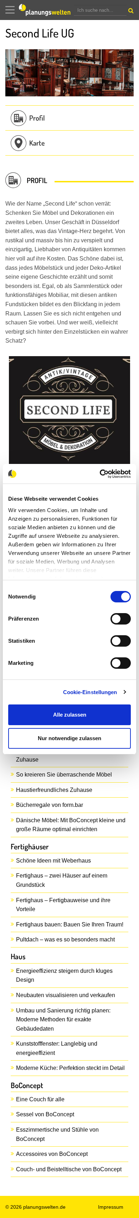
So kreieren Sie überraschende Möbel (64, 775)
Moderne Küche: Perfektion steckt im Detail (70, 1068)
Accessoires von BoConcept (52, 1154)
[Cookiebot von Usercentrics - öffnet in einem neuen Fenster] (100, 474)
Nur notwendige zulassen (69, 738)
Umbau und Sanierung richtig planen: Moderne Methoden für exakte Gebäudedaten (63, 1019)
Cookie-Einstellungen (90, 692)
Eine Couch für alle (40, 1099)
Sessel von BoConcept (45, 1114)
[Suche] (130, 12)
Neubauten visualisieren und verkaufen (65, 995)
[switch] (120, 619)
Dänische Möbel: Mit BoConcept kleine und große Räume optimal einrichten (70, 825)
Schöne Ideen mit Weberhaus (53, 861)
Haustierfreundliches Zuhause (54, 790)
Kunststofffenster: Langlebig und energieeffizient (56, 1048)
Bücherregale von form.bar (49, 805)
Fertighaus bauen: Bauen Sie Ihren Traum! (69, 924)
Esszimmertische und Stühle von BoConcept (57, 1134)
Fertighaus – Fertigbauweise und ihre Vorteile (63, 905)
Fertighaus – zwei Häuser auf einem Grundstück (61, 880)
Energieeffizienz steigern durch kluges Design (64, 975)
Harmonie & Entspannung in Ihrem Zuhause (59, 755)
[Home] (46, 10)
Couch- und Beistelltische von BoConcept (69, 1169)
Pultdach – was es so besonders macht (65, 939)
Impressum (110, 1207)
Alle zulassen (69, 715)
